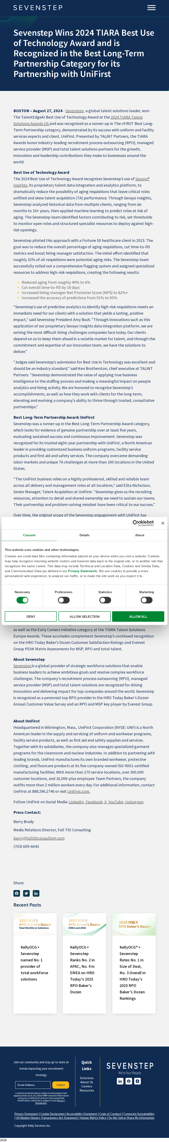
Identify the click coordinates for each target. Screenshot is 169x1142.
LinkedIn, (77, 801)
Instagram (134, 801)
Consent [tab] (29, 535)
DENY (31, 616)
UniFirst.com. (78, 791)
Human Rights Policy (93, 1118)
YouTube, (116, 801)
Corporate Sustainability (139, 1114)
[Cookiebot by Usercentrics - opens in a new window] (136, 523)
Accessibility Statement (82, 1114)
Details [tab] (85, 535)
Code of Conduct (110, 1114)
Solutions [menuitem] (87, 1078)
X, (106, 801)
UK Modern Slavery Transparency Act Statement (47, 1118)
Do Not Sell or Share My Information (131, 1118)
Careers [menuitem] (86, 1086)
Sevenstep (22, 665)
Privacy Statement (82, 571)
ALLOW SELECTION (85, 616)
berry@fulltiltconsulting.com (39, 838)
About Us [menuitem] (86, 1082)
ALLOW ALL (138, 616)
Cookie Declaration (52, 1114)
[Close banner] (162, 523)
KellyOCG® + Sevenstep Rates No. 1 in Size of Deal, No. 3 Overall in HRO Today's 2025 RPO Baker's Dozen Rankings (133, 972)
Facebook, (95, 801)
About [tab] (139, 535)
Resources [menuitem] (87, 1090)
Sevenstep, (75, 110)
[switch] (64, 600)
